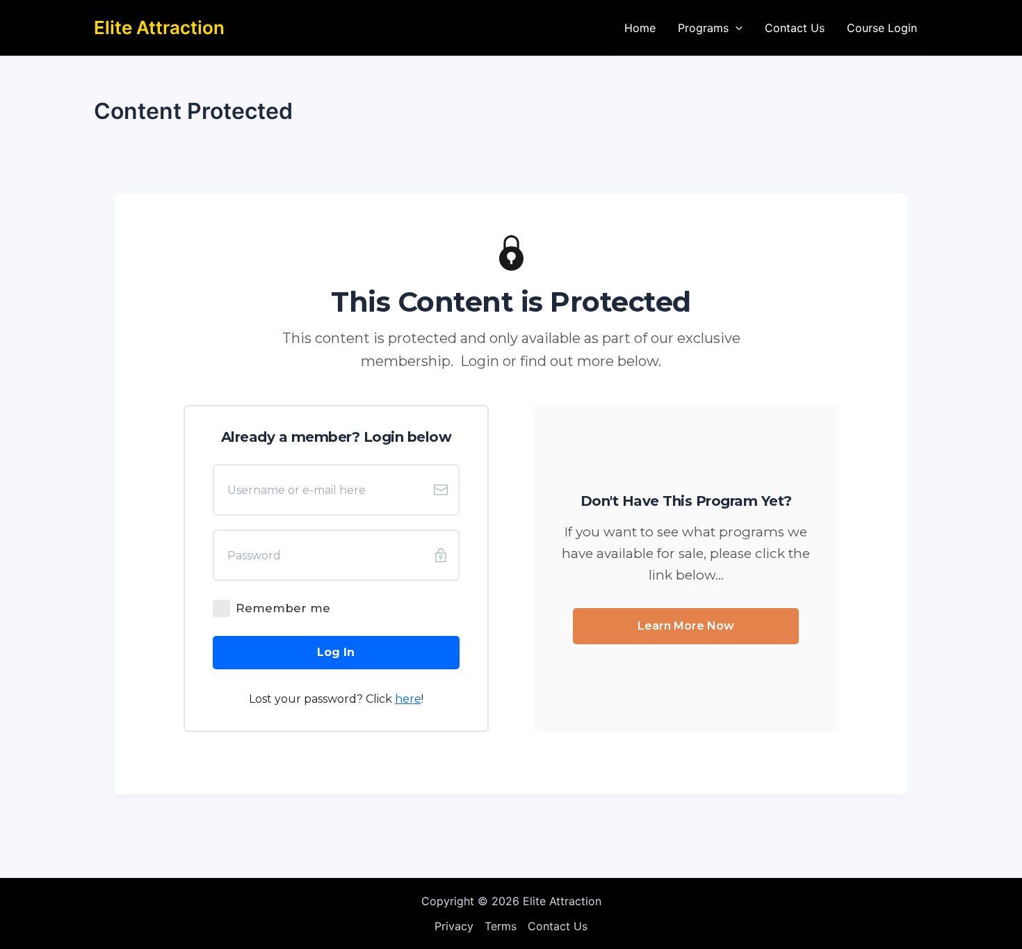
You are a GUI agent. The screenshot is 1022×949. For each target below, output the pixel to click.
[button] (736, 28)
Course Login (882, 28)
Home (640, 28)
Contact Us (795, 28)
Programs (703, 28)
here (408, 698)
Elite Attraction (159, 27)
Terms (501, 926)
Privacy (454, 926)
